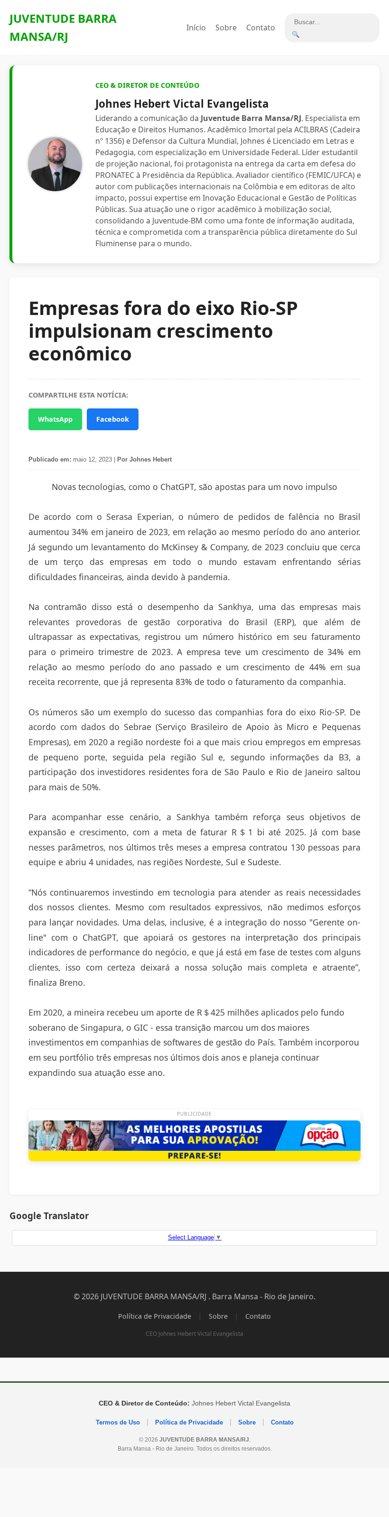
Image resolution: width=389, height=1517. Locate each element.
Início (196, 27)
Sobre (226, 27)
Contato (260, 27)
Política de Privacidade (154, 1316)
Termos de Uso (118, 1422)
